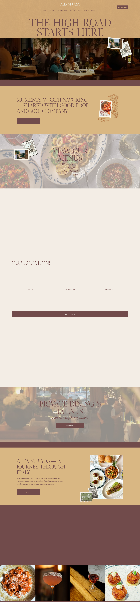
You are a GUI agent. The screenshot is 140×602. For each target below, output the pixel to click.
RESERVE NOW (122, 7)
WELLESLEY (31, 289)
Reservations (51, 10)
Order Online (94, 10)
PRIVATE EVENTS (70, 425)
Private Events (73, 10)
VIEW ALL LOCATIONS (70, 314)
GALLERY (80, 10)
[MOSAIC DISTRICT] (70, 287)
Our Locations (59, 10)
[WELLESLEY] (31, 287)
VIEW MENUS (53, 121)
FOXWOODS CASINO (110, 289)
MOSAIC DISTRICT (70, 289)
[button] (125, 285)
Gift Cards (86, 10)
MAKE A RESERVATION (28, 121)
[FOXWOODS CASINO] (109, 287)
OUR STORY (28, 492)
